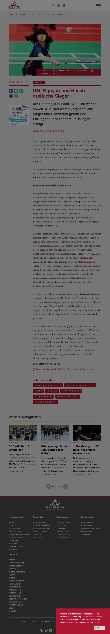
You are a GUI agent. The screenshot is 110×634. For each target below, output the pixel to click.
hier (98, 622)
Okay (97, 628)
